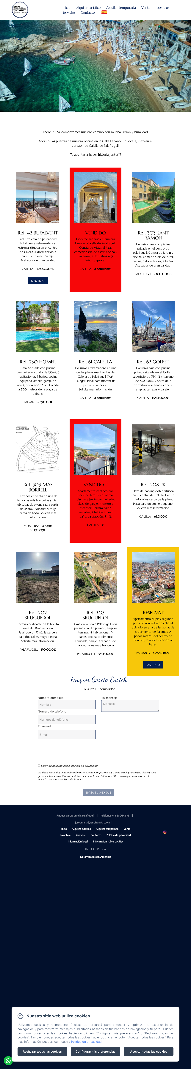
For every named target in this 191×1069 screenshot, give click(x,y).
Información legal (78, 841)
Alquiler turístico (88, 7)
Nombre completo (51, 698)
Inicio (66, 7)
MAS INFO (37, 281)
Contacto (88, 12)
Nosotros (162, 7)
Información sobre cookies (108, 841)
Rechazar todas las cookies (42, 1051)
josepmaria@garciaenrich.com (92, 822)
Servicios (68, 12)
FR (92, 849)
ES (98, 849)
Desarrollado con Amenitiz (95, 856)
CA (104, 849)
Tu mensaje (109, 698)
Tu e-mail (44, 726)
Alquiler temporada (121, 7)
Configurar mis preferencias (95, 1051)
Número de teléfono (52, 711)
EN (86, 849)
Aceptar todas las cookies (148, 1051)
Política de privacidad (119, 835)
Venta (145, 7)
